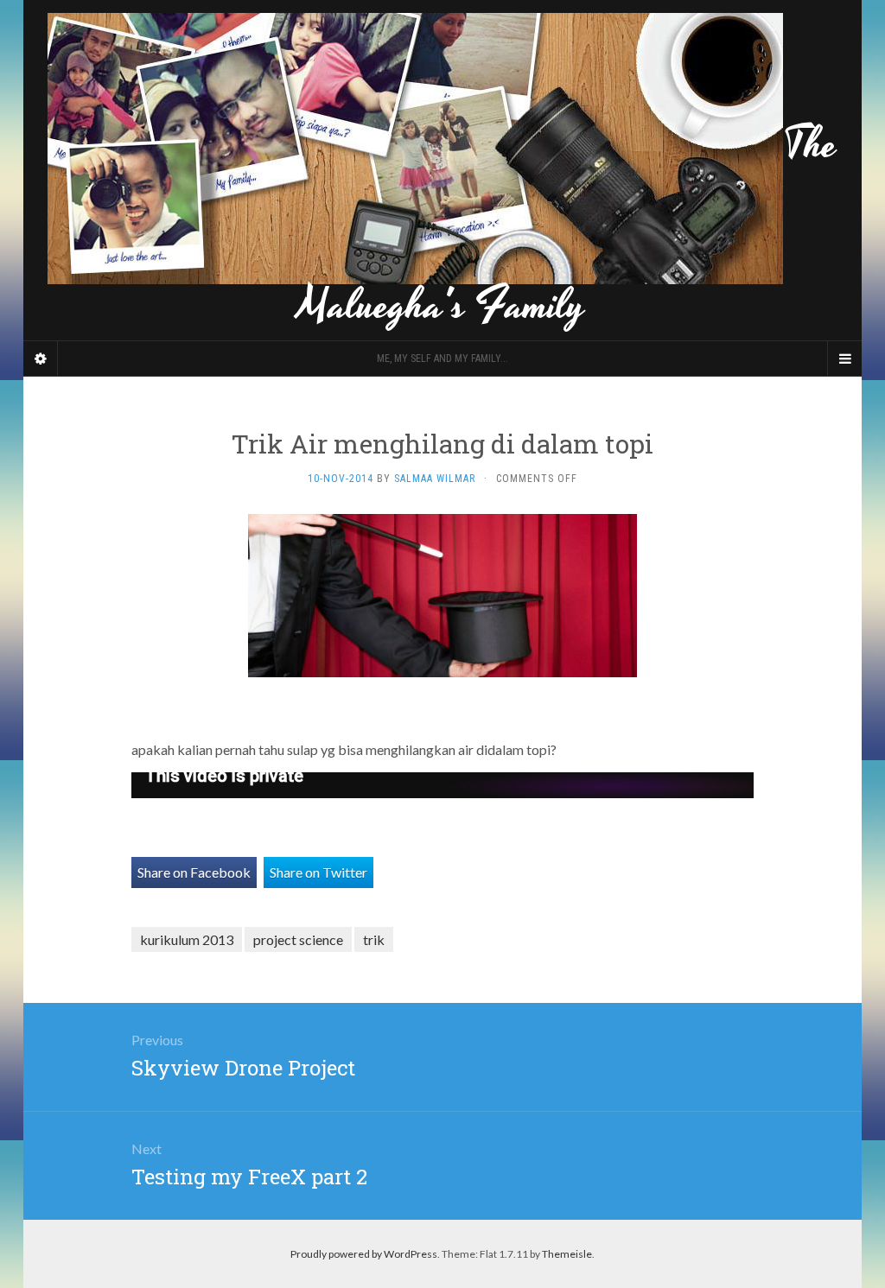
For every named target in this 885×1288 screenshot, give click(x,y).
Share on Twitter (318, 872)
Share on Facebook (194, 872)
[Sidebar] (40, 358)
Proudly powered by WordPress (363, 1253)
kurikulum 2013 (186, 939)
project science (298, 939)
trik (374, 939)
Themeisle (567, 1253)
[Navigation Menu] (844, 358)
